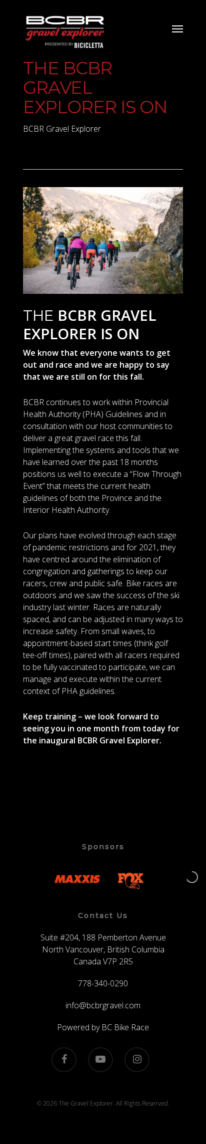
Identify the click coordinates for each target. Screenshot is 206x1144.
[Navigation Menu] (177, 28)
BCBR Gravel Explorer (62, 128)
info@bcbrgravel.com (103, 1005)
